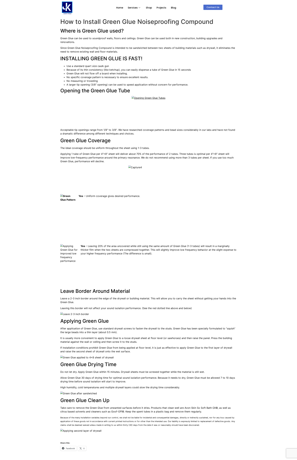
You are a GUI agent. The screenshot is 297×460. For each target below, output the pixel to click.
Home (119, 7)
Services (133, 7)
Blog (173, 7)
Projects (161, 7)
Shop (149, 7)
